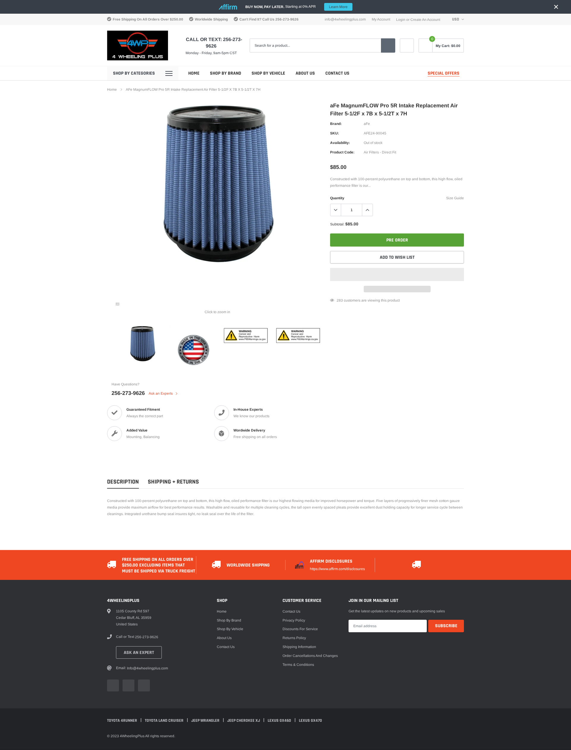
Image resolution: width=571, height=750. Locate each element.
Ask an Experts (161, 393)
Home (194, 73)
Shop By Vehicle (268, 73)
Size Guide (455, 198)
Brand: (336, 124)
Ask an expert (139, 652)
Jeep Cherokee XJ (244, 720)
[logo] (137, 45)
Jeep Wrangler (205, 720)
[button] (397, 274)
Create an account (425, 19)
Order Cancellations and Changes (310, 656)
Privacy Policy (294, 620)
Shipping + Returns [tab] (173, 482)
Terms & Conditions (298, 665)
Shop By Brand (225, 73)
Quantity (337, 198)
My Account (381, 19)
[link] (407, 45)
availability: (340, 143)
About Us (305, 73)
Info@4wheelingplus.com (345, 19)
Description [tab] (123, 482)
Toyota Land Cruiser (164, 720)
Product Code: (342, 152)
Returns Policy (294, 638)
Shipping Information (299, 647)
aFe (367, 124)
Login (400, 19)
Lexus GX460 (280, 720)
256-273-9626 (287, 19)
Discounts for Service (300, 629)
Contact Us (337, 73)
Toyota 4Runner (122, 720)
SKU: (334, 133)
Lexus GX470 (310, 720)
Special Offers (443, 73)
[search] (388, 45)
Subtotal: (337, 224)
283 (340, 300)
